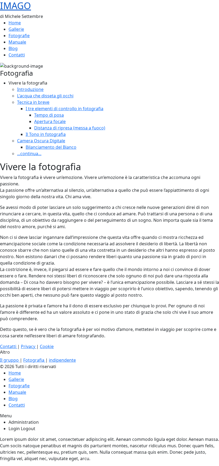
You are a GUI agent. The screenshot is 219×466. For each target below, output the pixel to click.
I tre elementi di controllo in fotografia (64, 109)
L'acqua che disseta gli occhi (45, 96)
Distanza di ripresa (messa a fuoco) (69, 128)
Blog (13, 48)
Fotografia (34, 360)
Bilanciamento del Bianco (51, 147)
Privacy (28, 346)
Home (15, 23)
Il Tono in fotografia (46, 134)
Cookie (47, 346)
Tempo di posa (49, 115)
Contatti (17, 55)
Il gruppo (10, 360)
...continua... (29, 153)
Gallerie (16, 29)
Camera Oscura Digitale (41, 141)
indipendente (62, 360)
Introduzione (30, 89)
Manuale (17, 42)
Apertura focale (50, 121)
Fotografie (19, 36)
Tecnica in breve (33, 102)
